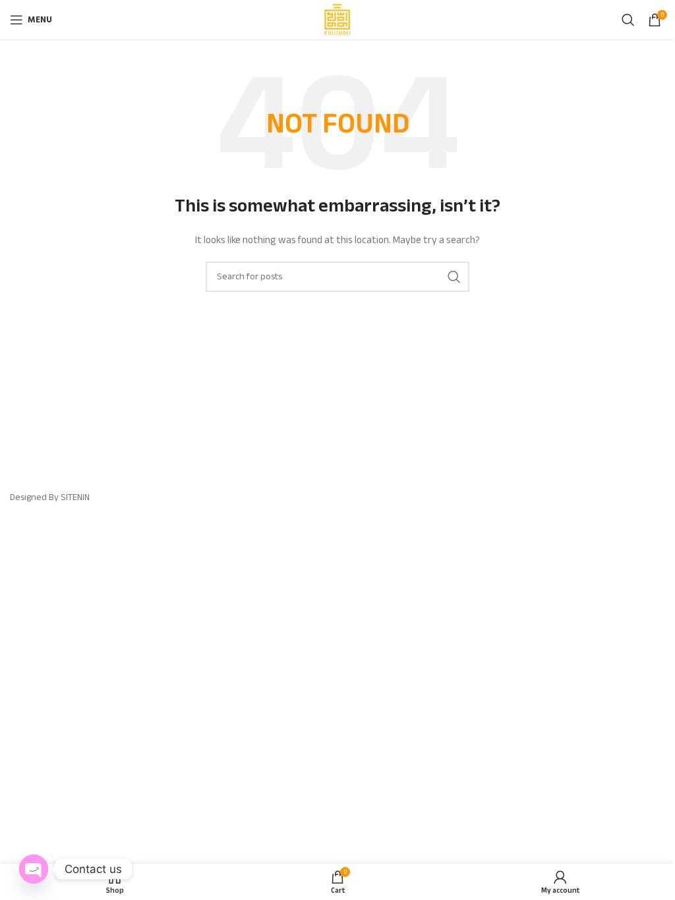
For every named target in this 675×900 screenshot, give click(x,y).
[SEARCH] (454, 277)
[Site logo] (337, 19)
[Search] (628, 20)
